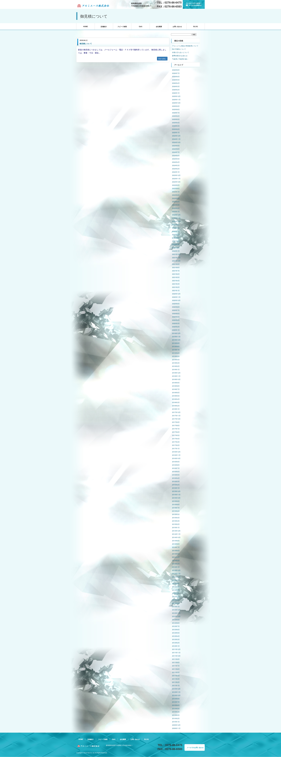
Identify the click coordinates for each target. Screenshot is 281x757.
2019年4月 (176, 359)
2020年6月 (176, 313)
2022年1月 (176, 251)
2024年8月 (176, 149)
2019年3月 (176, 363)
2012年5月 (176, 633)
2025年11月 (176, 99)
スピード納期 (122, 26)
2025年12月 (176, 96)
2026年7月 (176, 73)
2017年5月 (176, 435)
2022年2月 (176, 248)
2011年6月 (176, 669)
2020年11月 (176, 297)
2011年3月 (176, 679)
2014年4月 (176, 557)
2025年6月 (176, 116)
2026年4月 (176, 83)
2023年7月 (176, 192)
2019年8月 (176, 346)
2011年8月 (176, 662)
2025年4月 (176, 122)
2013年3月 (176, 600)
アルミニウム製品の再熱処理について (185, 46)
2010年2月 (176, 718)
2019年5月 (176, 356)
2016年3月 (176, 481)
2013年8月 (176, 583)
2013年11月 (176, 573)
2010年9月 (176, 699)
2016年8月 (176, 465)
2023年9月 (176, 185)
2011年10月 (176, 656)
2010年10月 (176, 695)
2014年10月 (176, 537)
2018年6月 (176, 392)
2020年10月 (176, 300)
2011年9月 (176, 659)
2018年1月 (176, 409)
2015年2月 (176, 524)
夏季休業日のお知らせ (179, 56)
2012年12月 (176, 610)
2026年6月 (176, 76)
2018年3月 (176, 402)
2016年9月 (176, 462)
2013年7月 (176, 587)
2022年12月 (176, 215)
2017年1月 (176, 448)
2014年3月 (176, 560)
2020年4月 (176, 320)
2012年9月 (176, 620)
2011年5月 (176, 672)
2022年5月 (176, 238)
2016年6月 (176, 471)
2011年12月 (176, 649)
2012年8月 (176, 623)
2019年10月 (176, 340)
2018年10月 (176, 379)
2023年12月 (176, 175)
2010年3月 (176, 715)
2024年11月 (176, 139)
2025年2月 (176, 129)
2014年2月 (176, 564)
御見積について (86, 44)
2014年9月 (176, 541)
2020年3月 (176, 323)
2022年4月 (176, 241)
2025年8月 (176, 109)
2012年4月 (176, 636)
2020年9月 (176, 304)
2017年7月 (176, 429)
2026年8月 (176, 70)
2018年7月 (176, 389)
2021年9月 (176, 264)
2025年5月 (176, 119)
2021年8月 (176, 267)
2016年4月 (176, 478)
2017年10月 (176, 419)
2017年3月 (176, 442)
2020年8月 (176, 307)
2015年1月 (176, 527)
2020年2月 (176, 327)
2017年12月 (176, 412)
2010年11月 (176, 692)
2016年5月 (176, 475)
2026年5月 (176, 80)
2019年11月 (176, 336)
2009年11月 (176, 728)
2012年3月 (176, 639)
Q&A (140, 26)
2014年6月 (176, 550)
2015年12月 (176, 491)
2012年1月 (176, 646)
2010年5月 (176, 708)
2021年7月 (176, 271)
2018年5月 (176, 396)
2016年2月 (176, 485)
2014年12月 (176, 531)
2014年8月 (176, 544)
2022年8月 (176, 228)
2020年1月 (176, 330)
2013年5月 (176, 593)
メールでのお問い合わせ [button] (195, 747)
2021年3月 (176, 284)
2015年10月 (176, 498)
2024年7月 (176, 152)
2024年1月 (176, 172)
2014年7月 (176, 547)
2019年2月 (176, 366)
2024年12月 (176, 136)
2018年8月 (176, 386)
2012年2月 (176, 643)
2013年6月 (176, 590)
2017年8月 (176, 425)
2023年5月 (176, 198)
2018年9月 (176, 383)
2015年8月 (176, 504)
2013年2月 (176, 603)
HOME (85, 26)
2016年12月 (176, 452)
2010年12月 (176, 689)
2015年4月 (176, 517)
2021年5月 (176, 277)
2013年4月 (176, 596)
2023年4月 (176, 201)
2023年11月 (176, 178)
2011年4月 (176, 675)
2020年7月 (176, 310)
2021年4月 (176, 280)
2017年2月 (176, 445)
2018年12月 (176, 373)
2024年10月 (176, 142)
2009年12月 (176, 725)
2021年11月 (176, 257)
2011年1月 (176, 685)
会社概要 (159, 26)
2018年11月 (176, 376)
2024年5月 (176, 159)
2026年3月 (176, 86)
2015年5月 (176, 514)
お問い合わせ (177, 26)
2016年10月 (176, 458)
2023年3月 (176, 205)
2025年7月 (176, 113)
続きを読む (162, 58)
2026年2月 (176, 90)
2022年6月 (176, 234)
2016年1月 (176, 488)
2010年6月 (176, 705)
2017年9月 (176, 422)
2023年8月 (176, 188)
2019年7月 (176, 350)
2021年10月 (176, 261)
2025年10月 (176, 103)
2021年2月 (176, 287)
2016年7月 (176, 468)
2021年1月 (176, 290)
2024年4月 (176, 162)
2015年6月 (176, 511)
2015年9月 (176, 501)
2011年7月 (176, 666)
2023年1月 (176, 211)
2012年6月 (176, 629)
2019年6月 (176, 353)
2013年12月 (176, 570)
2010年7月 (176, 702)
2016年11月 (176, 455)
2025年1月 (176, 132)
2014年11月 (176, 534)
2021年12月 (176, 254)
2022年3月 (176, 244)
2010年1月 (176, 722)
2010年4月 (176, 712)
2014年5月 (176, 554)
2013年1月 (176, 606)
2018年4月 (176, 399)
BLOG (195, 26)
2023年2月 (176, 208)
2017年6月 (176, 432)
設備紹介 (104, 26)
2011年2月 (176, 682)
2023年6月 (176, 195)
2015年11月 (176, 494)
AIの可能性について (179, 49)
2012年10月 (176, 616)
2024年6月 (176, 155)
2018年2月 (176, 406)
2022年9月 (176, 225)
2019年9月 (176, 343)
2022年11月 (176, 218)
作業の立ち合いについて (180, 52)
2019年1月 (176, 369)
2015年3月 (176, 521)
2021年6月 (176, 274)
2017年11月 (176, 415)
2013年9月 (176, 580)
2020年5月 (176, 317)
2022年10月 (176, 221)
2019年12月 (176, 333)
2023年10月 (176, 182)
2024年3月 (176, 165)
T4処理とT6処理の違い (180, 59)
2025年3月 (176, 126)
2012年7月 (176, 626)
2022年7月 (176, 231)
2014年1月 (176, 567)
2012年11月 (176, 613)
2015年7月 (176, 508)
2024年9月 (176, 146)
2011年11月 (176, 652)
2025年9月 (176, 106)
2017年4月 (176, 438)
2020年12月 (176, 294)
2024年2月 (176, 169)
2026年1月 (176, 93)
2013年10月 (176, 577)
